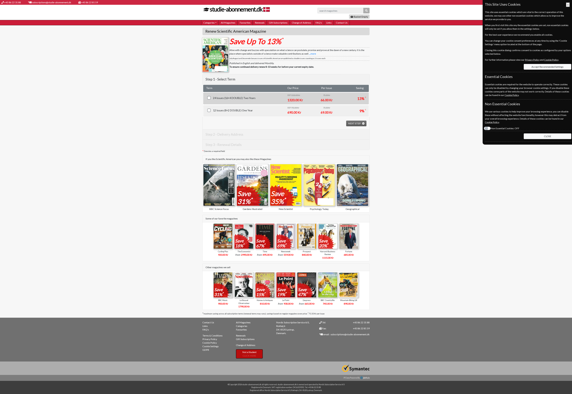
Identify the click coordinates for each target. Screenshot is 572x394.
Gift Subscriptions (278, 22)
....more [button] (312, 53)
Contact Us (342, 22)
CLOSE (547, 136)
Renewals (260, 22)
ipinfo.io (366, 378)
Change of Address (301, 22)
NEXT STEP (354, 123)
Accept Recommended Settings (547, 66)
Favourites (245, 22)
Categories (241, 326)
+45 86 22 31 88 (12, 2)
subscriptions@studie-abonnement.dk (51, 2)
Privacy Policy (209, 339)
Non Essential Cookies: (505, 128)
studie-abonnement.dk (236, 9)
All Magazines (228, 22)
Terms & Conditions (212, 335)
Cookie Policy (209, 342)
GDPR (205, 349)
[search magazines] (366, 10)
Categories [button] (209, 22)
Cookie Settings (210, 346)
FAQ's (318, 22)
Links (329, 22)
